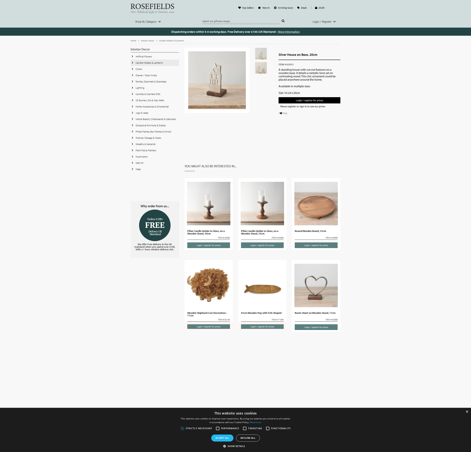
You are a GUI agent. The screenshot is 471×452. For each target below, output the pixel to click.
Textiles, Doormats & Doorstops (151, 81)
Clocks (138, 69)
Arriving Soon (285, 7)
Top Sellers (248, 7)
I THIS (283, 113)
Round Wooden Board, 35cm (310, 231)
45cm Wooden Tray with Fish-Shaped (261, 313)
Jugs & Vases (141, 112)
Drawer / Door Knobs (146, 75)
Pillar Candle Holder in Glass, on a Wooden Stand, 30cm (206, 232)
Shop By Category (146, 21)
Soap (138, 169)
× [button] (466, 411)
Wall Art (139, 163)
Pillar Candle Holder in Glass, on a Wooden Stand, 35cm (259, 232)
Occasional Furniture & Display (150, 125)
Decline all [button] (247, 437)
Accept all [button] (222, 437)
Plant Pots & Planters (145, 150)
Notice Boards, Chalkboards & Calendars (155, 119)
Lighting (139, 87)
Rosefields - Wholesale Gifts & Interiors (155, 9)
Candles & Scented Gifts (147, 94)
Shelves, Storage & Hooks (148, 138)
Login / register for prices (309, 100)
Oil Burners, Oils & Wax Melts (149, 100)
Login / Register (322, 21)
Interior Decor (147, 40)
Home (133, 40)
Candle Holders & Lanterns (171, 40)
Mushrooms (141, 156)
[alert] (235, 430)
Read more (256, 422)
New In (266, 7)
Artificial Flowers (143, 56)
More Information (289, 31)
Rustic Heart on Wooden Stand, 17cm (315, 313)
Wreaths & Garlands (145, 144)
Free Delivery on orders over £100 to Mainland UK (155, 225)
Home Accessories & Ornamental (152, 106)
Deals (304, 7)
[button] (235, 446)
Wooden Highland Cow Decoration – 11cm (207, 314)
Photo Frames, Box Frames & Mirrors (153, 131)
